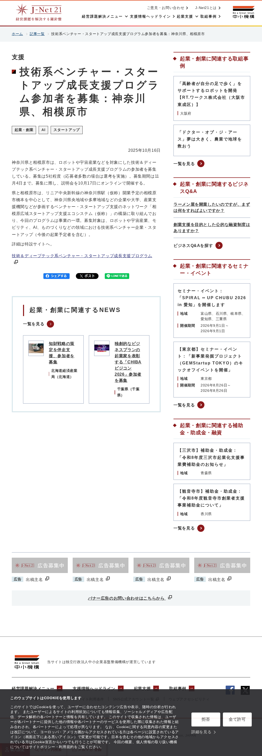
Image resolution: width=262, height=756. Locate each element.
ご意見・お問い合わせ (165, 8)
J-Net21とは (206, 8)
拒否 (206, 719)
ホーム (17, 34)
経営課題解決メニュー (33, 688)
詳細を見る (201, 732)
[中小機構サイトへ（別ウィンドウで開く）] (243, 12)
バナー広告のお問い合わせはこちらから (127, 598)
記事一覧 (37, 34)
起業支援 (142, 688)
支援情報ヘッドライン (94, 688)
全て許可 (237, 719)
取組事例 (177, 688)
